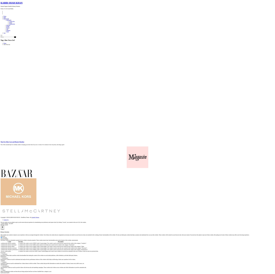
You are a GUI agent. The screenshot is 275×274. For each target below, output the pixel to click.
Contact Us (6, 219)
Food (7, 31)
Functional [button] (3, 252)
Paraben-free (12, 24)
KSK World (6, 18)
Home (4, 16)
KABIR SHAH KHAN (12, 3)
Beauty (8, 27)
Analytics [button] (3, 260)
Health (7, 26)
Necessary (4, 237)
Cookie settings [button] (4, 223)
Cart (4, 33)
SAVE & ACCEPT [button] (5, 272)
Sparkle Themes (35, 217)
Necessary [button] (3, 236)
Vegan (10, 22)
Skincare (8, 25)
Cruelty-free (12, 21)
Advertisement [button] (4, 264)
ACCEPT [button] (11, 223)
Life (7, 29)
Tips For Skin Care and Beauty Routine (12, 142)
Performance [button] (3, 256)
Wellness (8, 30)
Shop (4, 17)
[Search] (15, 37)
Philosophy (8, 20)
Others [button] (2, 268)
